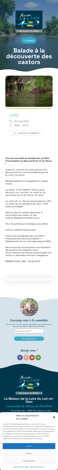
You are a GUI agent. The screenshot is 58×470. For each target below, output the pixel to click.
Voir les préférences (29, 461)
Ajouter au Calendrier (27, 133)
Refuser (29, 453)
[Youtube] (32, 357)
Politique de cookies (21, 467)
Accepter (29, 446)
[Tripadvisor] (38, 357)
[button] (54, 417)
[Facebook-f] (20, 357)
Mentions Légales (37, 467)
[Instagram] (26, 357)
